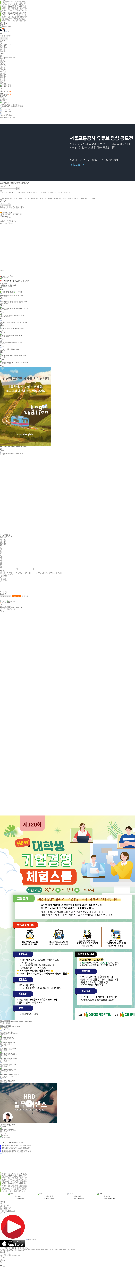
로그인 (2, 25)
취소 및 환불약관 (19, 1250)
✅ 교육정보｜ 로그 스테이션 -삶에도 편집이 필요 (13, 3)
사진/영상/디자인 (21, 573)
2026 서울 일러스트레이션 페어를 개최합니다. (12, 208)
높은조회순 (3, 543)
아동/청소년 (4, 575)
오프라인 (8, 203)
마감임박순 (3, 542)
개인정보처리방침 (4, 1205)
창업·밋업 (43, 192)
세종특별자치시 (53, 198)
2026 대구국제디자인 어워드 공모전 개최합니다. (13, 206)
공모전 (10, 192)
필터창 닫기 (25, 596)
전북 (1, 563)
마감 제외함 (4, 592)
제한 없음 (3, 579)
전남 (1, 562)
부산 (46, 198)
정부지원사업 (58, 192)
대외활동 (28, 192)
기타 (71, 192)
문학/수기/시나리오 (32, 573)
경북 (1, 553)
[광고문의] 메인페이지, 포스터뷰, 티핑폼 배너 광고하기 (15, 1152)
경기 (15, 198)
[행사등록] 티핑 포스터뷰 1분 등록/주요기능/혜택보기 (15, 1148)
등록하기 (5, 103)
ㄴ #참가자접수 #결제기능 (11, 105)
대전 (41, 198)
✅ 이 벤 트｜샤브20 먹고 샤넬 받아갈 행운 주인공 (13, 1)
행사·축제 (16, 192)
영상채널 (2, 49)
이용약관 (2, 1206)
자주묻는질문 (6, 111)
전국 (3, 198)
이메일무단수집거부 (5, 1207)
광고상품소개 (3, 1213)
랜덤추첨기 (3, 46)
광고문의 (9, 217)
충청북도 (94, 198)
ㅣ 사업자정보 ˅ (15, 1248)
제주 (82, 198)
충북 (1, 567)
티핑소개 (2, 1201)
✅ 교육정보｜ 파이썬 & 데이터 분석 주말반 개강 (13, 5)
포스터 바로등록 (4, 284)
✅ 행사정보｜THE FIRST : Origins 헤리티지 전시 (13, 6)
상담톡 (2, 1204)
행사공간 (2, 50)
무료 (6, 201)
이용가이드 (6, 109)
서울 (7, 198)
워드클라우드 (3, 48)
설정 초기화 (3, 593)
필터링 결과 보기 (6, 596)
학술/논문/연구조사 (44, 573)
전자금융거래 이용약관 (6, 1250)
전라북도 (76, 198)
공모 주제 (3, 573)
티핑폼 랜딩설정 (4, 1209)
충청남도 (87, 198)
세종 (1, 559)
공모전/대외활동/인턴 (5, 44)
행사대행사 (3, 51)
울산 (60, 198)
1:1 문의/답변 (6, 114)
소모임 (66, 192)
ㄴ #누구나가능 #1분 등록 (10, 104)
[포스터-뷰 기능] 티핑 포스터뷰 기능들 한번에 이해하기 (15, 1145)
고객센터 (2, 24)
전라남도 (70, 198)
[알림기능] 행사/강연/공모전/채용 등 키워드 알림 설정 (15, 1147)
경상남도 (21, 198)
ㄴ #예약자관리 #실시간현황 (11, 106)
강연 (1, 42)
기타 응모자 (4, 580)
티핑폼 (2, 43)
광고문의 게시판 (4, 1212)
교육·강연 (4, 192)
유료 (2, 201)
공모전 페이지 (16, 596)
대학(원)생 (4, 577)
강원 (11, 198)
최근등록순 (3, 541)
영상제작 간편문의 (5, 1208)
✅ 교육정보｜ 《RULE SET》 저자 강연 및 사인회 (13, 10)
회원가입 (10, 115)
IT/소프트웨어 (54, 573)
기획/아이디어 (11, 573)
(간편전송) (7, 1211)
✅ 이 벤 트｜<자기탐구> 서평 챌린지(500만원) (12, 4)
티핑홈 (2, 115)
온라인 (3, 203)
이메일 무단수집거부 (5, 1254)
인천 (64, 198)
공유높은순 (3, 544)
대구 (33, 198)
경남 (1, 551)
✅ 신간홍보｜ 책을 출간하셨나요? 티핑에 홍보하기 (13, 7)
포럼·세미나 (36, 192)
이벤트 (23, 192)
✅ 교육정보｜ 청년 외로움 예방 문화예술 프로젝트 (13, 9)
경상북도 (27, 198)
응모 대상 (2, 574)
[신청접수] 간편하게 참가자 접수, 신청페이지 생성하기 (15, 1150)
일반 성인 (3, 578)
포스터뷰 (2, 40)
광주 (37, 198)
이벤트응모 (3, 45)
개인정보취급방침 (4, 1251)
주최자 (11, 574)
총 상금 (7, 574)
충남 (1, 566)
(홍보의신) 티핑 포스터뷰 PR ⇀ (8, 220)
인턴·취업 (50, 192)
